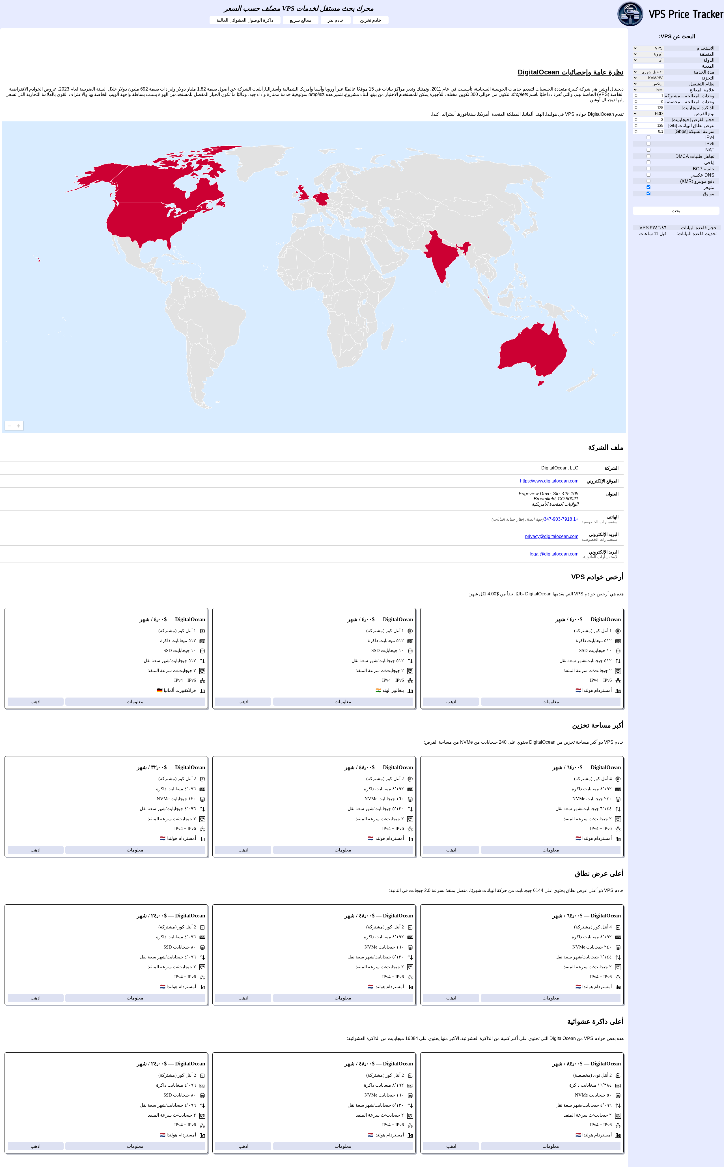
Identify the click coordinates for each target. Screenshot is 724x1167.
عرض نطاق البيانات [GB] (691, 125)
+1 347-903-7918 (561, 519)
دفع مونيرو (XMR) (697, 181)
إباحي (709, 162)
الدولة (708, 60)
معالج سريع (300, 20)
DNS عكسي (702, 175)
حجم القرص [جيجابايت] (693, 119)
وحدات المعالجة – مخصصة (689, 101)
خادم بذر (336, 20)
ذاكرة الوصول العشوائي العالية (245, 20)
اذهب (451, 701)
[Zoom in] (18, 425)
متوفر (708, 187)
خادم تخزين (370, 20)
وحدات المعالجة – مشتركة (689, 95)
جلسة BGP (703, 168)
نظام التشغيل (701, 83)
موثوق (708, 193)
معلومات (550, 701)
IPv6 (709, 143)
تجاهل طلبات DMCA (694, 156)
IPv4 (709, 137)
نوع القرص (704, 113)
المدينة (708, 66)
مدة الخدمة (703, 72)
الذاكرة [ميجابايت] (698, 107)
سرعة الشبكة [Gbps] (694, 131)
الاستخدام (705, 48)
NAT (709, 149)
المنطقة (706, 54)
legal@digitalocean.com (554, 554)
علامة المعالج (701, 89)
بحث (676, 210)
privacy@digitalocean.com (551, 536)
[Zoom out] (9, 425)
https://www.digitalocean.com (549, 481)
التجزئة (707, 78)
